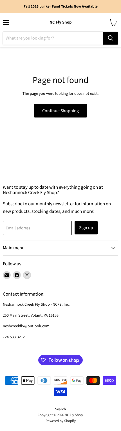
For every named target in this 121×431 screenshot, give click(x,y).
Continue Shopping (60, 111)
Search (60, 409)
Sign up (86, 228)
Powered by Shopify (61, 420)
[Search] (110, 38)
